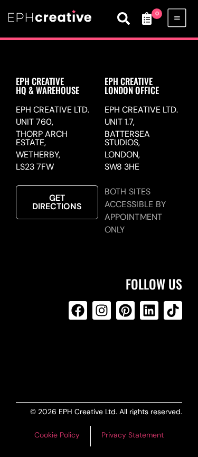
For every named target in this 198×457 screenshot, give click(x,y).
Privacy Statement (132, 435)
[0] (146, 18)
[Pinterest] (125, 310)
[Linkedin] (149, 310)
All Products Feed (99, 353)
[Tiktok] (173, 310)
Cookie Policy (57, 435)
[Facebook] (78, 310)
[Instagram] (101, 310)
